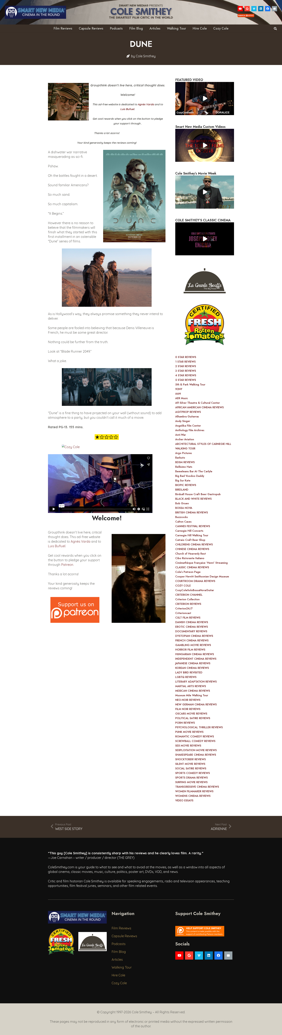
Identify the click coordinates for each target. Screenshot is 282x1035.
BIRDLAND (181, 490)
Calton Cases (183, 522)
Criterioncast (183, 613)
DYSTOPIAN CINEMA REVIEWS (194, 636)
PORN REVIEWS (185, 723)
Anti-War (180, 435)
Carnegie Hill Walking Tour (191, 535)
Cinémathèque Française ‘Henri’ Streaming (201, 563)
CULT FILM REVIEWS (187, 618)
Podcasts (118, 944)
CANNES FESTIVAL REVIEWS (192, 526)
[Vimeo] (254, 8)
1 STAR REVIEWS (185, 362)
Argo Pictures (183, 453)
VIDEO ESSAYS (184, 800)
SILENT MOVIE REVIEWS (190, 764)
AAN (178, 394)
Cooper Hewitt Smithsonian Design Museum (202, 576)
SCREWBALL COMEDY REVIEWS (195, 741)
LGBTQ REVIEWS (185, 677)
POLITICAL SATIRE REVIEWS (192, 718)
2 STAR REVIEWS (185, 366)
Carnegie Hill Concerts (189, 531)
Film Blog (119, 952)
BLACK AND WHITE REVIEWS (193, 499)
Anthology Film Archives (189, 430)
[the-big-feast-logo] (204, 280)
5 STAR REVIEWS (185, 380)
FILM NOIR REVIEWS (187, 709)
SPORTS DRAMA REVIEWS (191, 778)
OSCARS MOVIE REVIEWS (191, 714)
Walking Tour (122, 967)
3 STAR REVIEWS (185, 371)
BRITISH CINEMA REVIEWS (191, 512)
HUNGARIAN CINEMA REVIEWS (194, 654)
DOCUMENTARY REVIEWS (191, 631)
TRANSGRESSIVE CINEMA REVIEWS (197, 787)
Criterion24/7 (184, 608)
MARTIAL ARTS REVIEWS (190, 686)
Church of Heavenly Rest (190, 554)
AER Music (181, 398)
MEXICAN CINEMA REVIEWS (192, 691)
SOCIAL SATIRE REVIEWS (190, 768)
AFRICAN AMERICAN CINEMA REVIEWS (199, 407)
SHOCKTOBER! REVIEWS (190, 759)
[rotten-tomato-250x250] (204, 324)
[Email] (274, 8)
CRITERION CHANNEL (189, 595)
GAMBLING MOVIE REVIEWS (193, 645)
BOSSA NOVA (183, 508)
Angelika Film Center (188, 426)
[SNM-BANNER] (35, 12)
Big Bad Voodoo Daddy (189, 476)
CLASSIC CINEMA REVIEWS (192, 567)
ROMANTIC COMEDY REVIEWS (194, 736)
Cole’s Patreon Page (188, 572)
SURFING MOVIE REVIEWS (191, 782)
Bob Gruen (182, 503)
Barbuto (180, 458)
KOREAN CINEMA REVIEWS (192, 668)
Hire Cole (118, 975)
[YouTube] (240, 8)
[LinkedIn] (260, 8)
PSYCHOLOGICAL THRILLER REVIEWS (199, 727)
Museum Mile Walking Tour (191, 695)
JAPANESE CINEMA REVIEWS (192, 663)
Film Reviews (121, 928)
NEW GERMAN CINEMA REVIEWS (196, 704)
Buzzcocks (181, 517)
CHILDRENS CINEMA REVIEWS (194, 544)
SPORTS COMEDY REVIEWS (192, 773)
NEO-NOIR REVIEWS (187, 700)
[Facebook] (267, 8)
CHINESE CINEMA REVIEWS (192, 549)
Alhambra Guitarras (187, 416)
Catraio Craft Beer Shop (190, 540)
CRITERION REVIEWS (188, 604)
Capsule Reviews (124, 936)
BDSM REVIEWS (185, 462)
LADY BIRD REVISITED (188, 672)
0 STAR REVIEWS (185, 357)
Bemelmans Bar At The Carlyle (193, 471)
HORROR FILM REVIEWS (190, 650)
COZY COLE (183, 586)
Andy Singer (182, 421)
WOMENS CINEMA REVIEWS (193, 796)
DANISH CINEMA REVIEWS (191, 622)
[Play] (204, 98)
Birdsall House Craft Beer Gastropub (198, 494)
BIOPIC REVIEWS (185, 485)
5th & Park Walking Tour (190, 384)
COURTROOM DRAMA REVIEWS (195, 581)
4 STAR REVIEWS (185, 375)
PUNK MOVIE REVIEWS (189, 732)
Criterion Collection (187, 599)
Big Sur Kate (182, 480)
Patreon (67, 565)
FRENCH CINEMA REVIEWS (192, 640)
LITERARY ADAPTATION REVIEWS (196, 682)
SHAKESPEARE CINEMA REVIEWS (195, 755)
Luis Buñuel (127, 109)
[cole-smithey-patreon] (204, 931)
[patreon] (75, 610)
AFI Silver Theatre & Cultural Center (197, 403)
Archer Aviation (184, 439)
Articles (117, 959)
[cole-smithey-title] (140, 12)
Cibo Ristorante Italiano (189, 558)
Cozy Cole (119, 983)
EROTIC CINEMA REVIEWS (191, 627)
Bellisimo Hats (183, 467)
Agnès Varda (146, 104)
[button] (275, 28)
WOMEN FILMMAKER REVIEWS (194, 791)
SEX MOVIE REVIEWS (188, 746)
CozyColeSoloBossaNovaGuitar (194, 590)
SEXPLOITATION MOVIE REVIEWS (196, 750)
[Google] (247, 8)
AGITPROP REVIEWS (188, 412)
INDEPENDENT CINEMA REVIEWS (195, 659)
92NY (178, 389)
